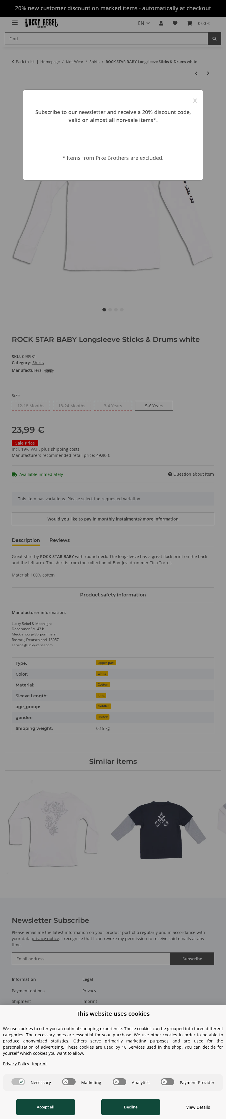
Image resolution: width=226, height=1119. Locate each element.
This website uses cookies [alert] (113, 1014)
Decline (130, 1107)
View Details (198, 1107)
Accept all (45, 1107)
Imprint (39, 1064)
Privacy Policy (16, 1064)
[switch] (18, 1081)
